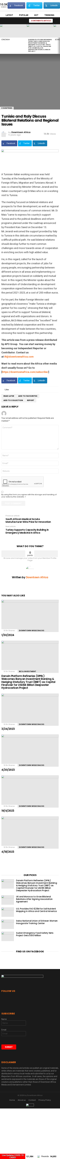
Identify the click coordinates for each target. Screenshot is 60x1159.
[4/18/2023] (30, 833)
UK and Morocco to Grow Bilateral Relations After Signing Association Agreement (34, 899)
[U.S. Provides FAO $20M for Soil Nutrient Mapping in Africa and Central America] (7, 912)
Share (3, 134)
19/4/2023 (7, 811)
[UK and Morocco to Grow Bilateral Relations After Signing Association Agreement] (7, 900)
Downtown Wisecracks (31, 630)
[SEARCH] (24, 21)
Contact (32, 1100)
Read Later (8, 396)
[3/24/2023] (30, 710)
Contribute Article (41, 20)
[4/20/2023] (30, 751)
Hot (36, 15)
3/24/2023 (8, 729)
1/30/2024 (5, 39)
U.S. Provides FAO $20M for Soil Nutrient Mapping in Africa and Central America (36, 910)
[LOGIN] (56, 20)
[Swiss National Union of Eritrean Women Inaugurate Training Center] (7, 924)
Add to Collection (13, 400)
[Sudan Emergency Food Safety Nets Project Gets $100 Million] (7, 936)
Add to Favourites (27, 396)
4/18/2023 (7, 852)
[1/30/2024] (13, 31)
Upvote (13, 553)
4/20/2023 (8, 770)
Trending (49, 15)
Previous (1, 39)
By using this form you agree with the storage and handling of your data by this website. (29, 495)
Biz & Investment (27, 671)
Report (30, 400)
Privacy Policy (45, 1100)
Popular (23, 15)
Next (58, 39)
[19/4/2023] (30, 791)
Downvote (46, 553)
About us (22, 1100)
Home (12, 1100)
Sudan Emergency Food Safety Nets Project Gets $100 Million (34, 934)
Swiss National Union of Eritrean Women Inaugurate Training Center (37, 922)
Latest (9, 15)
